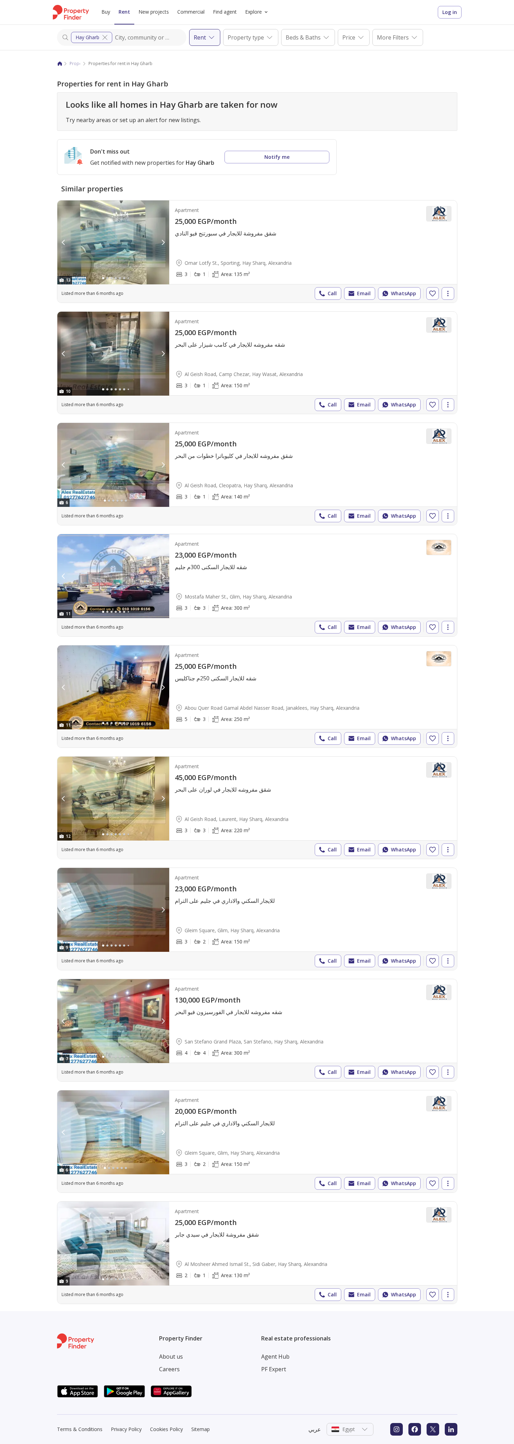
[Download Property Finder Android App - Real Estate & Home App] (124, 1391)
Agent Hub (275, 1356)
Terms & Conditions (79, 1429)
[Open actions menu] (448, 293)
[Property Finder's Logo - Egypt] (71, 12)
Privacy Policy (126, 1429)
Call (332, 293)
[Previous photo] (63, 242)
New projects (153, 11)
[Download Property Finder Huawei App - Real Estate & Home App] (171, 1391)
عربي (314, 1429)
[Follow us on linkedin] (451, 1429)
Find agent (225, 11)
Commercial (191, 11)
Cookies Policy (166, 1429)
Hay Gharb (87, 37)
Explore (253, 11)
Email (364, 293)
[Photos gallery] (113, 242)
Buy (105, 11)
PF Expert (273, 1369)
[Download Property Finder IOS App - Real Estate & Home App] (77, 1391)
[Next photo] (163, 242)
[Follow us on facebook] (414, 1429)
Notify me (277, 157)
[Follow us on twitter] (433, 1429)
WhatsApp (403, 293)
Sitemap (200, 1429)
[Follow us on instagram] (396, 1429)
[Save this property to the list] (432, 293)
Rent (124, 11)
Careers (169, 1369)
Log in (449, 12)
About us (171, 1356)
